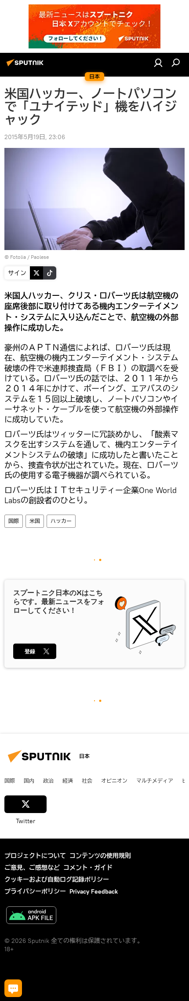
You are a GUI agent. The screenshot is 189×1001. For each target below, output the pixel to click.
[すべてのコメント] (13, 988)
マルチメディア (154, 780)
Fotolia (18, 257)
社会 (87, 780)
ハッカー (61, 521)
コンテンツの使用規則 (100, 856)
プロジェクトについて (35, 856)
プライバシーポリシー (35, 891)
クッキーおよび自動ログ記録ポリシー (56, 879)
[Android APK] (31, 916)
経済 (67, 780)
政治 (48, 780)
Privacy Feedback (93, 891)
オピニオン (114, 780)
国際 (13, 521)
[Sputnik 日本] (26, 66)
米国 (34, 521)
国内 (29, 780)
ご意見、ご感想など (32, 868)
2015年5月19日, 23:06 (34, 137)
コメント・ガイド (88, 868)
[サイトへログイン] (158, 62)
